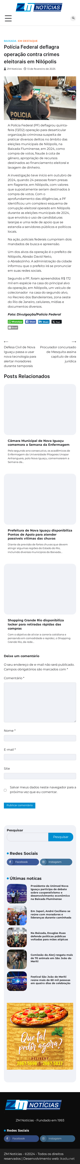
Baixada (10, 40)
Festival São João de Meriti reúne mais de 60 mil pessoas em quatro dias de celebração (50, 980)
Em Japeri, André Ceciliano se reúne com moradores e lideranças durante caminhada (51, 914)
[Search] (73, 18)
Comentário (14, 678)
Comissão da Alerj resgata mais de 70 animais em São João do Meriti (52, 958)
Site (7, 768)
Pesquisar (15, 830)
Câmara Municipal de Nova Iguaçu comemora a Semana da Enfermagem (39, 443)
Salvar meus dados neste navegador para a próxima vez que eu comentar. (43, 789)
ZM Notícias (14, 68)
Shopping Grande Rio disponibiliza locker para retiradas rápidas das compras (36, 624)
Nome (10, 731)
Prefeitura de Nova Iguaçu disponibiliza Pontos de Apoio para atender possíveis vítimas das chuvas (40, 534)
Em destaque (28, 40)
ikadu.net (67, 1158)
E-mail (10, 749)
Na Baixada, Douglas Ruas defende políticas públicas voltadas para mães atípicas (49, 936)
